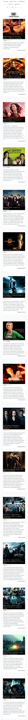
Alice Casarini (22, 182)
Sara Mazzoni (22, 94)
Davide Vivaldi (21, 50)
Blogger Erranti (21, 268)
